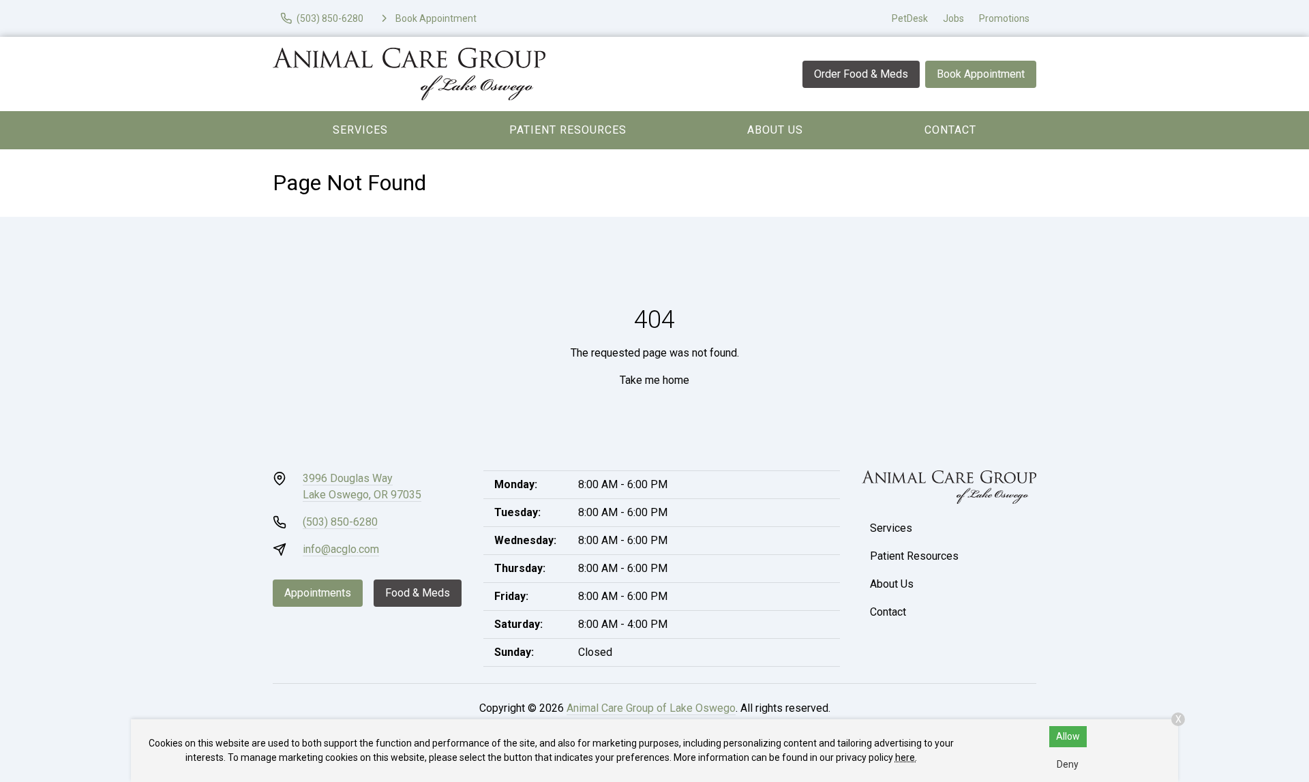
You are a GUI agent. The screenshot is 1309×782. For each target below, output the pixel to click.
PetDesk (910, 18)
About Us (775, 129)
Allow (1068, 736)
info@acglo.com (341, 549)
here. (906, 757)
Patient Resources (568, 129)
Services (360, 129)
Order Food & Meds (861, 73)
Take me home (654, 380)
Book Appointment (981, 73)
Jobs (953, 18)
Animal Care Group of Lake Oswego (651, 708)
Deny (1068, 764)
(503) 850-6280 (340, 521)
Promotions (1004, 18)
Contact (950, 129)
